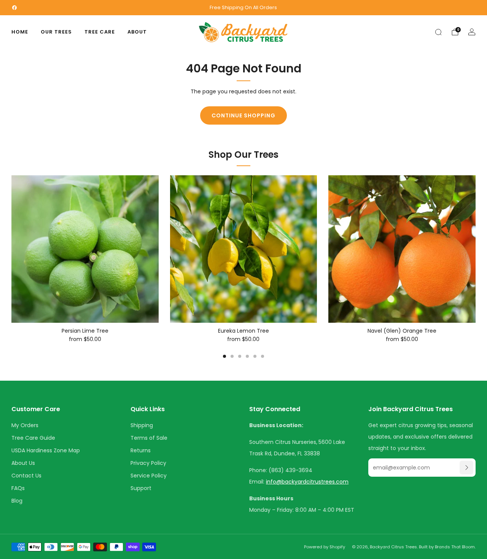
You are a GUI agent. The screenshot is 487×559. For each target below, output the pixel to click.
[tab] (224, 356)
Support (141, 488)
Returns (141, 450)
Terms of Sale (149, 438)
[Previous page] (11, 249)
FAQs (18, 488)
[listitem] (243, 7)
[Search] (438, 32)
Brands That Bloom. (455, 547)
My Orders (24, 425)
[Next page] (475, 249)
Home (19, 31)
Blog (16, 501)
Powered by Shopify (324, 547)
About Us (23, 463)
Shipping (142, 425)
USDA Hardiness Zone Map (45, 450)
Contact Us (26, 475)
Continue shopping (243, 115)
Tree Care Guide (33, 438)
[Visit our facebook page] (14, 7)
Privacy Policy (148, 463)
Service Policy (149, 475)
